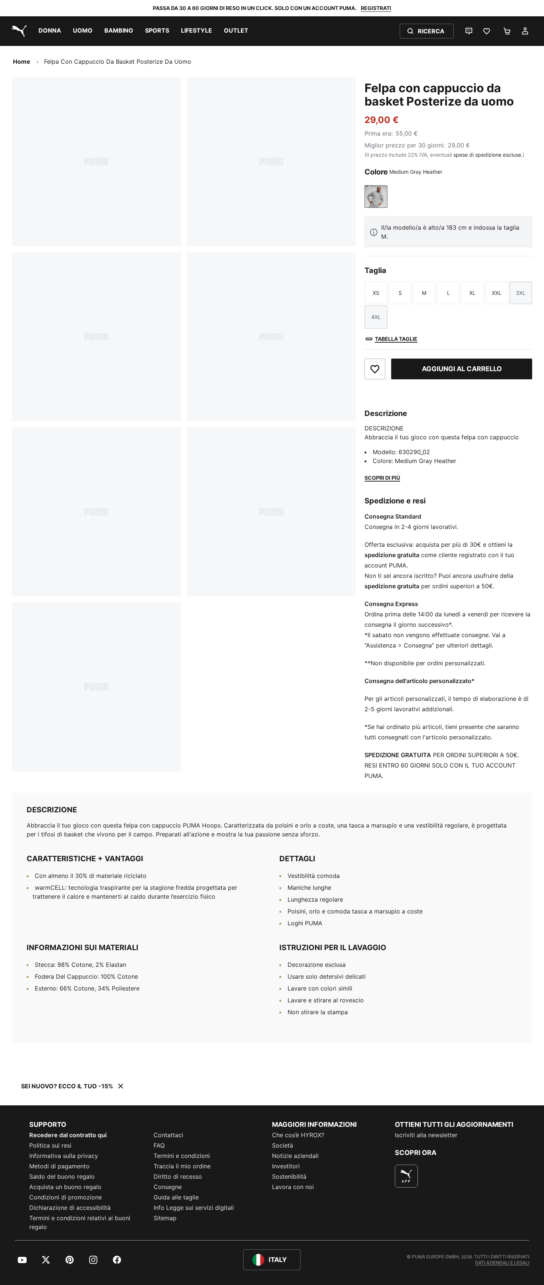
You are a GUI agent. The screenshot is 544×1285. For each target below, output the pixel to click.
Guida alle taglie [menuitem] (176, 1197)
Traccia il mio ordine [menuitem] (182, 1166)
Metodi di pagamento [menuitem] (59, 1166)
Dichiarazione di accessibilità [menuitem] (70, 1207)
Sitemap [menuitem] (165, 1218)
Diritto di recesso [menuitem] (178, 1176)
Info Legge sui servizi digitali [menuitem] (194, 1207)
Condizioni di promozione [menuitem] (65, 1197)
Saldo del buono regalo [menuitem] (62, 1176)
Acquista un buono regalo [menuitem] (65, 1187)
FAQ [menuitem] (159, 1145)
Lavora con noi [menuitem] (293, 1187)
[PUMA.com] (18, 31)
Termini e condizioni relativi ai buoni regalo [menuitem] (79, 1222)
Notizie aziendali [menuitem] (295, 1155)
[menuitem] (50, 31)
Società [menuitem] (282, 1145)
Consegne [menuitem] (168, 1187)
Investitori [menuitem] (286, 1166)
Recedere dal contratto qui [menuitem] (68, 1135)
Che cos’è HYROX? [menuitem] (298, 1135)
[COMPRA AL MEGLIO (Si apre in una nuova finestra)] (406, 1176)
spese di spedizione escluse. (488, 155)
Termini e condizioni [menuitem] (182, 1155)
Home (21, 61)
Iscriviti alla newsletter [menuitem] (426, 1135)
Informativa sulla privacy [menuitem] (63, 1155)
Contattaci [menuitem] (168, 1135)
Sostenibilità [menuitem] (289, 1176)
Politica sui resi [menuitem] (50, 1145)
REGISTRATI (376, 8)
